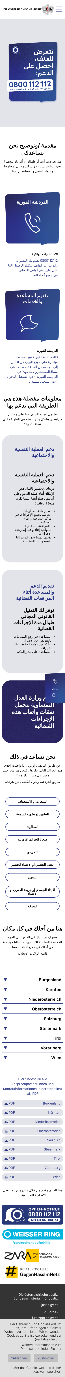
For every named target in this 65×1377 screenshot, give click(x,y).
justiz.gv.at (49, 1305)
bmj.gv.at (51, 1311)
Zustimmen (46, 1358)
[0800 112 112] (55, 681)
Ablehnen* (19, 1358)
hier (58, 1349)
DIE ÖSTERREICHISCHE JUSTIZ (22, 9)
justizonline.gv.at (45, 1318)
